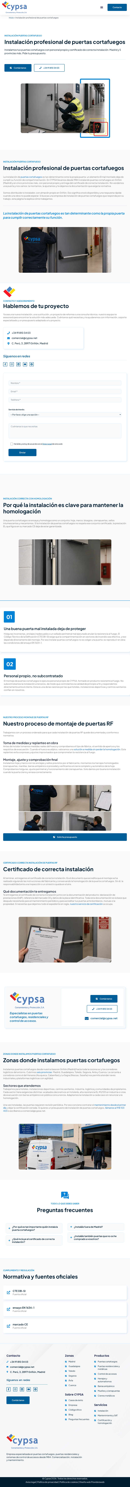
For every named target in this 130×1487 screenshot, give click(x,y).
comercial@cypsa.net (104, 1018)
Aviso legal (31, 1482)
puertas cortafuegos (31, 176)
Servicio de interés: (17, 409)
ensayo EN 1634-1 (23, 1307)
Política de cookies (69, 1482)
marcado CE (20, 1324)
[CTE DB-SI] (8, 1292)
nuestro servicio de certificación (86, 903)
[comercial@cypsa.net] (87, 1018)
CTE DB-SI (19, 1290)
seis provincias (44, 1072)
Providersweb (97, 1482)
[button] (102, 7)
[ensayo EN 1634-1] (8, 1309)
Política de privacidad (47, 1482)
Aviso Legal (47, 444)
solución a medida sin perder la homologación (97, 749)
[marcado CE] (8, 1326)
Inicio (11, 17)
